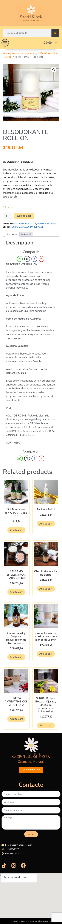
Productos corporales (24, 53)
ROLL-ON (39, 227)
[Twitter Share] (27, 259)
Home (6, 53)
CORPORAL (17, 227)
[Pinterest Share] (41, 259)
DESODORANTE (28, 227)
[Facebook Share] (34, 259)
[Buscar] (55, 33)
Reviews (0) (26, 234)
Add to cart (24, 215)
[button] (5, 42)
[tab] (12, 234)
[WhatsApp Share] (20, 259)
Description (12, 234)
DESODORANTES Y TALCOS (24, 223)
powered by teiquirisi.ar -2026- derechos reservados (31, 921)
